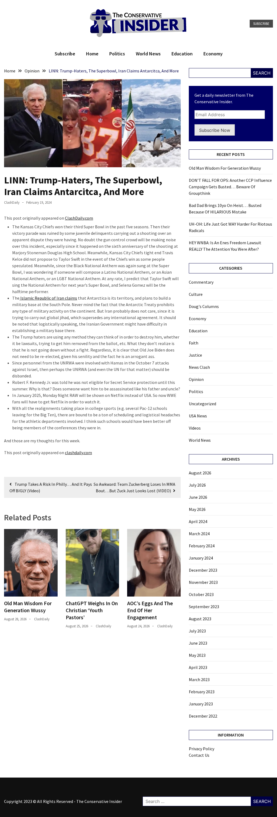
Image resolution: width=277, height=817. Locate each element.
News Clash (199, 367)
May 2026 (197, 509)
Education (182, 54)
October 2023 (201, 594)
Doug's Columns (204, 306)
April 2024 (198, 521)
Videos (195, 428)
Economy (213, 54)
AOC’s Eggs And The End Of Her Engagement (150, 610)
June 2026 (198, 497)
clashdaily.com (78, 452)
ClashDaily (11, 202)
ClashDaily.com (79, 218)
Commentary (201, 282)
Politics (117, 54)
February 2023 (202, 691)
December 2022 (203, 716)
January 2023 (201, 703)
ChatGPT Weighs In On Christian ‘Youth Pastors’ (92, 610)
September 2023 (204, 606)
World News (148, 54)
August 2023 (200, 618)
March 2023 (199, 679)
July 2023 (197, 631)
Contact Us (199, 755)
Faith (193, 343)
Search (262, 73)
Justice (195, 355)
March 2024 (199, 533)
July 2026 (197, 485)
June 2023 (198, 643)
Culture (196, 294)
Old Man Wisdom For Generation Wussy (28, 607)
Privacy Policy (201, 748)
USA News (198, 415)
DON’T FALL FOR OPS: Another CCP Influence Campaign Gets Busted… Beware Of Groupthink (230, 187)
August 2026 (200, 473)
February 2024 (202, 545)
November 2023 (203, 582)
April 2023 (198, 667)
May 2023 (197, 655)
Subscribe (261, 23)
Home (92, 54)
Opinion (196, 379)
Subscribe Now (214, 130)
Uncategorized (202, 403)
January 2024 (201, 558)
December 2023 (203, 570)
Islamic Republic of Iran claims (48, 298)
